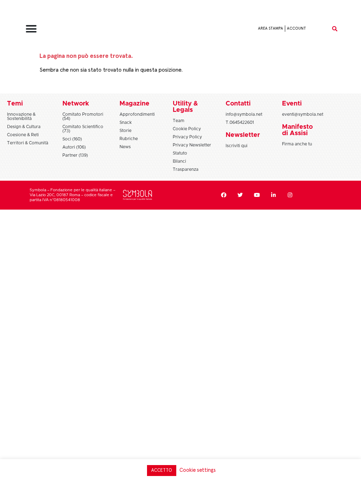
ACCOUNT (296, 28)
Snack (126, 122)
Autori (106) (74, 147)
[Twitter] (240, 195)
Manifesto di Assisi (297, 130)
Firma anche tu (297, 144)
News (125, 147)
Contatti (238, 104)
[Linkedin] (273, 195)
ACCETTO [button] (161, 470)
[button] (31, 28)
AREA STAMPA (270, 28)
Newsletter (243, 135)
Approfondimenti (137, 114)
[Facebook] (224, 195)
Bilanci (179, 161)
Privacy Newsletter (192, 145)
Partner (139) (75, 155)
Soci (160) (72, 139)
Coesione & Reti (23, 135)
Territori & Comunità (27, 143)
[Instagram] (290, 195)
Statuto (180, 153)
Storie (125, 130)
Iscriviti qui (236, 146)
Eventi (292, 104)
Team (178, 121)
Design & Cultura (24, 127)
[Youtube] (257, 195)
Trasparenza (185, 169)
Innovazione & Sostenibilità (21, 116)
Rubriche (129, 139)
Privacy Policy (187, 137)
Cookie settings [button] (197, 470)
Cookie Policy (187, 129)
